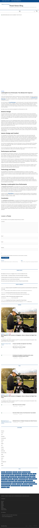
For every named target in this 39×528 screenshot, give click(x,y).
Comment (3, 221)
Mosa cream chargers (25, 475)
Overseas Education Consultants (29, 482)
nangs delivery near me (32, 478)
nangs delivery (16, 478)
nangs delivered (9, 478)
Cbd (1, 434)
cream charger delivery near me (6, 473)
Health (2, 443)
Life (4, 394)
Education (2, 436)
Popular (7, 394)
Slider (10, 394)
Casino (2, 432)
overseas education (29, 480)
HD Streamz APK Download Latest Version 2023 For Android (16, 292)
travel (8, 487)
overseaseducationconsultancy (6, 482)
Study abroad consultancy (6, 485)
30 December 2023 (15, 422)
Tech (31, 485)
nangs (34, 477)
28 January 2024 (15, 348)
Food (2, 441)
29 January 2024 (15, 345)
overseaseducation (21, 480)
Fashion (34, 473)
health (3, 475)
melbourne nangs (17, 475)
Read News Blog (16, 6)
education (29, 473)
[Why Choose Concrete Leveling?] (6, 350)
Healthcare (7, 475)
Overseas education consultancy (18, 482)
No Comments (11, 94)
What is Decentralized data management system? (14, 296)
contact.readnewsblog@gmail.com (7, 516)
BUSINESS (15, 472)
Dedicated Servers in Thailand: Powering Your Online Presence (25, 420)
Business (2, 394)
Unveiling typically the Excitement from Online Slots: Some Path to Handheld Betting (15, 277)
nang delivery (33, 475)
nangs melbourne (4, 480)
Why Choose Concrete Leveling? (19, 404)
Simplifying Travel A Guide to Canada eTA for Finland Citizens (16, 300)
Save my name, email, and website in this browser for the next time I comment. (14, 255)
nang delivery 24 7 (4, 477)
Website (2, 247)
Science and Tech (4, 509)
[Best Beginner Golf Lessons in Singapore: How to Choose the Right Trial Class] (19, 319)
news (16, 480)
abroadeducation (8, 472)
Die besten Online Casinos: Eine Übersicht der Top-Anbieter (24, 412)
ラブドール (3, 287)
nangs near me (11, 480)
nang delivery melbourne (12, 477)
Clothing (20, 472)
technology (3, 487)
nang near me (29, 477)
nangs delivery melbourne (23, 478)
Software (2, 456)
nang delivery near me (21, 477)
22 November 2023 (4, 94)
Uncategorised (3, 461)
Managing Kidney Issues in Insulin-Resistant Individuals (10, 279)
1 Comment (20, 414)
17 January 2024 (15, 414)
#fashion (3, 472)
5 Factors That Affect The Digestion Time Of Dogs (22, 343)
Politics (2, 447)
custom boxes (24, 473)
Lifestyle (12, 475)
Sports (2, 458)
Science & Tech (3, 452)
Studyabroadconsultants (24, 485)
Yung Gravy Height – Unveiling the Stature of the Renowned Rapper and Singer (14, 275)
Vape (2, 463)
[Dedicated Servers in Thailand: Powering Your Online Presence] (6, 422)
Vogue (2, 465)
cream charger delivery (26, 472)
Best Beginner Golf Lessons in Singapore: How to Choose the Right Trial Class (14, 273)
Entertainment (3, 438)
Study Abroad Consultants (15, 485)
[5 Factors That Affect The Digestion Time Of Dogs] (6, 344)
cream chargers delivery (16, 473)
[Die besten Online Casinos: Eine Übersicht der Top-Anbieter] (6, 416)
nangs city (3, 478)
